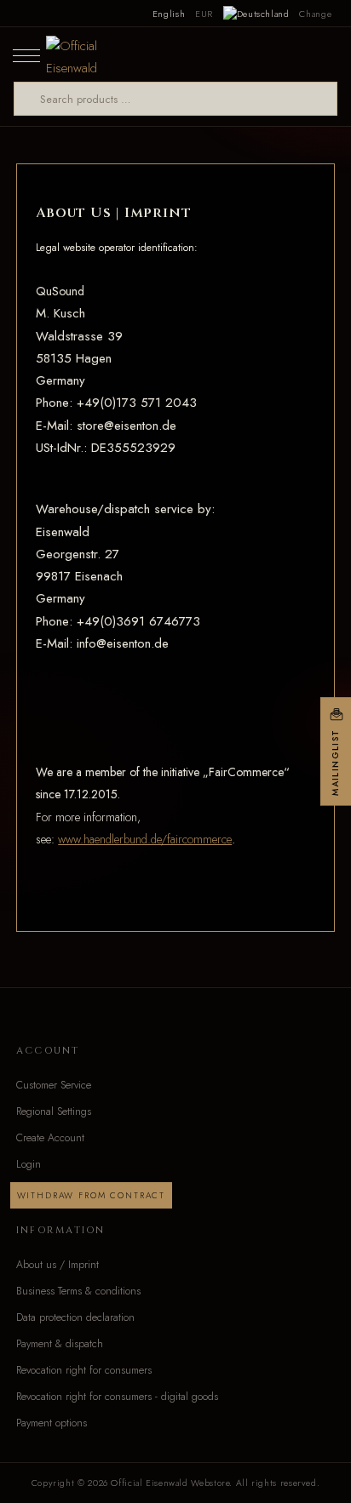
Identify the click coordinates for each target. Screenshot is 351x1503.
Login (28, 1164)
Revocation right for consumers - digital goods (117, 1396)
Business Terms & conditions (78, 1291)
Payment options (51, 1423)
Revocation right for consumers (84, 1370)
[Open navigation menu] (26, 54)
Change (315, 13)
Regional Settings (53, 1111)
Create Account (50, 1138)
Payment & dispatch (59, 1344)
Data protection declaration (75, 1317)
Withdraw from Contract (91, 1195)
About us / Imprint (57, 1264)
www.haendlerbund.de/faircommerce (145, 839)
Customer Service (53, 1085)
